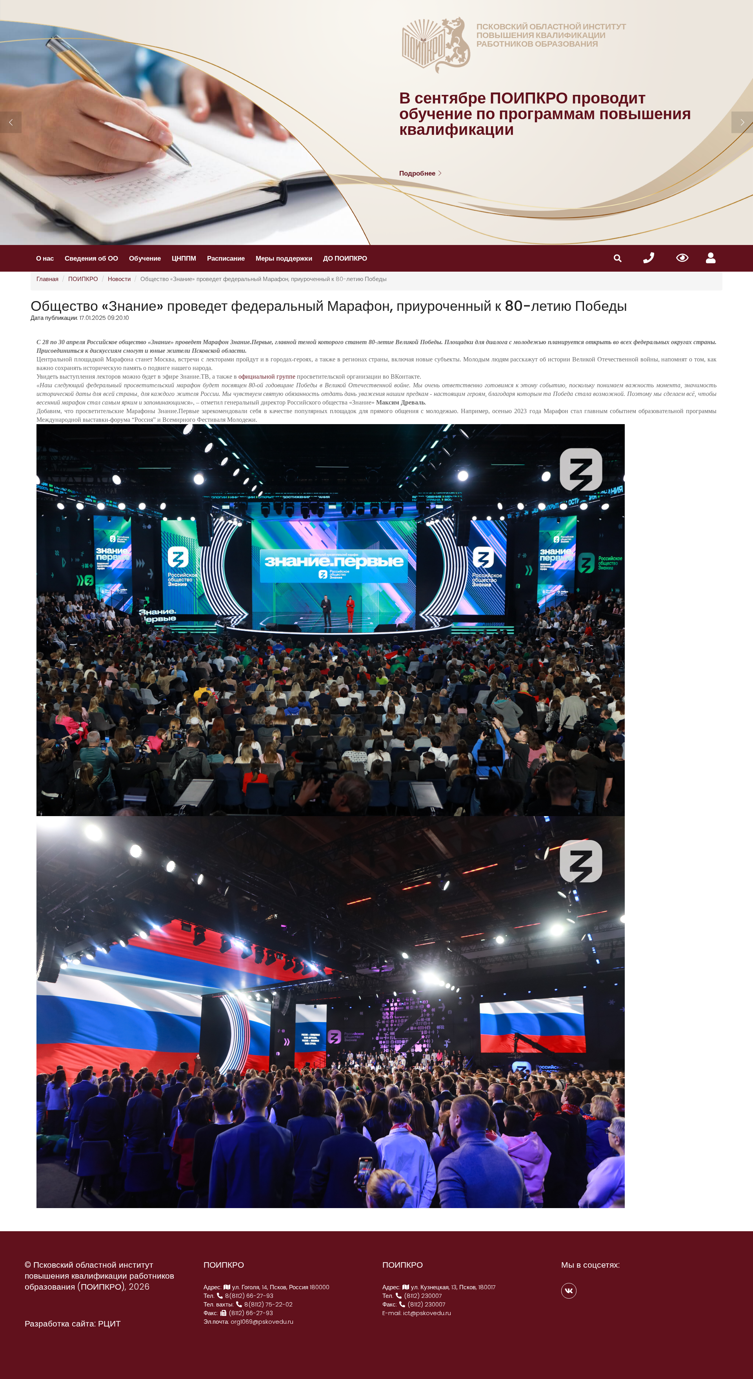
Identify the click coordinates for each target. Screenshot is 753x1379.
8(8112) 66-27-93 (248, 1296)
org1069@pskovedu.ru (262, 1321)
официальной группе (266, 376)
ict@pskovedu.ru (427, 1313)
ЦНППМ (184, 258)
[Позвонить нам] (648, 258)
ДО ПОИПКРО (345, 258)
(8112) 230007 (422, 1296)
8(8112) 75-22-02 (268, 1304)
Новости (119, 279)
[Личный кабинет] (711, 258)
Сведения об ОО (91, 258)
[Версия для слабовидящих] (682, 258)
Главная (47, 279)
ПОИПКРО (83, 279)
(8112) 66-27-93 (250, 1313)
